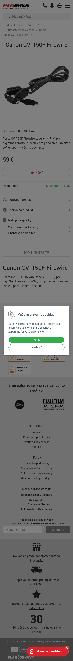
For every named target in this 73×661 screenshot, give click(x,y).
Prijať (36, 339)
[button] (67, 648)
